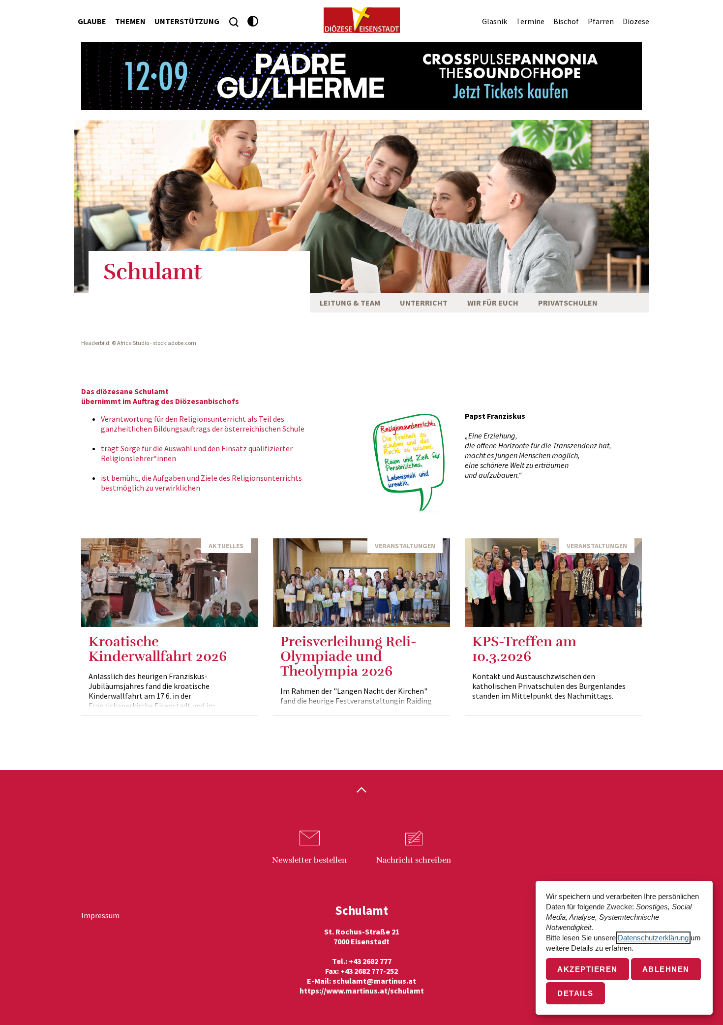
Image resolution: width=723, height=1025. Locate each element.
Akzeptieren (587, 969)
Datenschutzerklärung (653, 937)
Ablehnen (666, 969)
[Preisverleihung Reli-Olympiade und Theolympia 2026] (361, 582)
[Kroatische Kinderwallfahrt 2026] (169, 582)
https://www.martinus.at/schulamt (362, 990)
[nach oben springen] (361, 791)
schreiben (413, 860)
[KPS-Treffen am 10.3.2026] (553, 582)
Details (575, 993)
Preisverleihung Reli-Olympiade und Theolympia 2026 (348, 656)
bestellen (309, 860)
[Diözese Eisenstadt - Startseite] (362, 20)
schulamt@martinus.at (374, 981)
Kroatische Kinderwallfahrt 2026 (158, 649)
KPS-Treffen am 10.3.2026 (524, 649)
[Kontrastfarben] (253, 21)
